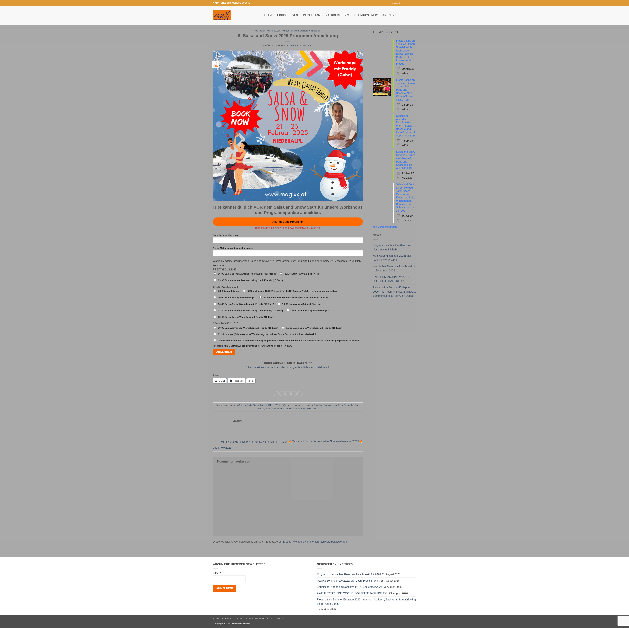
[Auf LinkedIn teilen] (300, 393)
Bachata (328, 405)
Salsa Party (294, 408)
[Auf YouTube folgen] (414, 3)
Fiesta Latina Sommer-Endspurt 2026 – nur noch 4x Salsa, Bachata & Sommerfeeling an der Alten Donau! (394, 291)
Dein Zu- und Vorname (225, 235)
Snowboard (312, 408)
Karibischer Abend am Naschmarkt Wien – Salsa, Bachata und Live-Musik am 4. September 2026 (406, 125)
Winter (304, 31)
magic (310, 45)
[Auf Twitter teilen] (282, 393)
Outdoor (260, 31)
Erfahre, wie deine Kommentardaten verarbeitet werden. (315, 541)
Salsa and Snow (279, 408)
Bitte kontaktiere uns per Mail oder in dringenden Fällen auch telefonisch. (288, 367)
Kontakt (280, 619)
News (375, 15)
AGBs (239, 619)
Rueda (261, 408)
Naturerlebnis (337, 15)
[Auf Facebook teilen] (276, 393)
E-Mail (217, 573)
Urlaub (295, 31)
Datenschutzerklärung (259, 619)
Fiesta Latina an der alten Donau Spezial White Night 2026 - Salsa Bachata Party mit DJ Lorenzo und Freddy (405, 52)
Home (216, 619)
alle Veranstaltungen (385, 227)
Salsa (277, 31)
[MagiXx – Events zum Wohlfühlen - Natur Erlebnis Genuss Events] (236, 15)
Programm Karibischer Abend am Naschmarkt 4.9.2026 (392, 247)
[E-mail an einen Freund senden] (288, 393)
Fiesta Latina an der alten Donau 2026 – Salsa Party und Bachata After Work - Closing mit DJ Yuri (405, 89)
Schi (303, 408)
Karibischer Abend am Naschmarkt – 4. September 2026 (394, 268)
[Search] (414, 15)
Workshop (314, 31)
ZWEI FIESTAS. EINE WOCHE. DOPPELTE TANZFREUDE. (391, 279)
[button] (395, 3)
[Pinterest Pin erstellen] (294, 393)
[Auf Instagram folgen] (408, 3)
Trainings (361, 15)
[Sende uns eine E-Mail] (411, 3)
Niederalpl (348, 405)
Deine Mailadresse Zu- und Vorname (233, 248)
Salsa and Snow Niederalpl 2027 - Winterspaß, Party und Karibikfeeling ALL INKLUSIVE (405, 160)
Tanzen (285, 31)
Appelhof (318, 405)
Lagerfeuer (338, 405)
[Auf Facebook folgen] (405, 3)
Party (270, 31)
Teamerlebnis (275, 15)
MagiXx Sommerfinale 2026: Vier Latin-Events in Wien (392, 257)
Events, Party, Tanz (305, 15)
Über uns (389, 15)
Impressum (227, 619)
